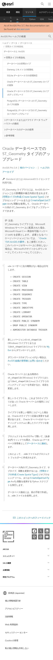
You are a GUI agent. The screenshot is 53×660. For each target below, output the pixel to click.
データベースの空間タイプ (19, 63)
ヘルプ (17, 19)
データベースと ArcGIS (14, 51)
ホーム (4, 19)
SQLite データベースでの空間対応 (22, 75)
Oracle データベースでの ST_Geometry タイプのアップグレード (28, 93)
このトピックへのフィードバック (33, 517)
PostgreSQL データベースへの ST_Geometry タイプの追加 (27, 103)
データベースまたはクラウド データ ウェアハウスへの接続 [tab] (25, 122)
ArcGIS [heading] (6, 549)
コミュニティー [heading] (9, 556)
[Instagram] (40, 536)
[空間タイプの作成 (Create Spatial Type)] (23, 196)
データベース (26, 43)
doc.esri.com (23, 29)
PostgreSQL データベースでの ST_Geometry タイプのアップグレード (27, 112)
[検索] (42, 4)
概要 (8, 12)
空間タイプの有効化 (14, 46)
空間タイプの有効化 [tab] (15, 57)
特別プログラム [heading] (9, 577)
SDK (42, 19)
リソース (29, 12)
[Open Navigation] (49, 4)
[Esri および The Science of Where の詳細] (8, 537)
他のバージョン (27, 167)
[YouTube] (47, 536)
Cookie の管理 (11, 640)
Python (32, 19)
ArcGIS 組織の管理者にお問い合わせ (25, 361)
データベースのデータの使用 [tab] (19, 129)
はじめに (11, 19)
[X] (40, 531)
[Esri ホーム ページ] (8, 4)
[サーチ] (49, 36)
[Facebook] (34, 531)
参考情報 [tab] (10, 135)
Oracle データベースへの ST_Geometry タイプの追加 (28, 84)
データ (14, 43)
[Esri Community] (34, 536)
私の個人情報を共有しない (17, 648)
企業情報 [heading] (6, 570)
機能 (18, 12)
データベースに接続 (36, 443)
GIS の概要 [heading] (7, 563)
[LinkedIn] (47, 531)
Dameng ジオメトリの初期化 (20, 69)
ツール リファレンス (24, 19)
